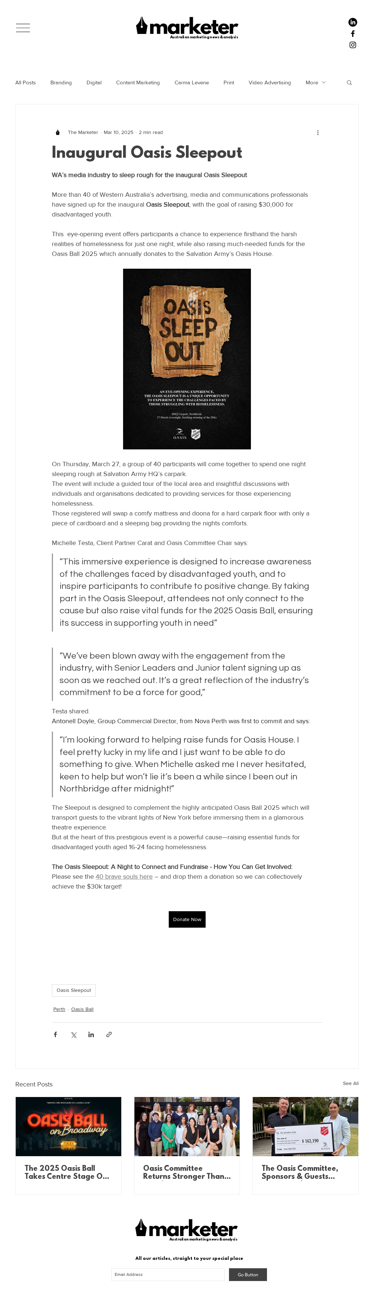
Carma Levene (192, 82)
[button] (23, 28)
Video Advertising (270, 82)
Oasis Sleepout (74, 990)
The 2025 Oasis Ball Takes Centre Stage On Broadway (65, 1173)
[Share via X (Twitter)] (73, 1034)
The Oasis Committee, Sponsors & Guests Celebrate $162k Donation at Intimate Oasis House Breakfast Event (301, 1173)
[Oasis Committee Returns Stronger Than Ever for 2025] (187, 1126)
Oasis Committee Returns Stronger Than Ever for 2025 (183, 1173)
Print (229, 82)
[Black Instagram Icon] (352, 45)
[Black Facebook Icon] (352, 33)
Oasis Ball (82, 1009)
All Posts (25, 82)
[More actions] (317, 132)
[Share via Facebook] (55, 1034)
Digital (94, 82)
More (312, 82)
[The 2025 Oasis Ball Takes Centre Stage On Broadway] (68, 1126)
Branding (61, 82)
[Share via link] (109, 1034)
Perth (59, 1009)
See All (351, 1083)
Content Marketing (138, 82)
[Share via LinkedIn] (91, 1034)
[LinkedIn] (352, 22)
